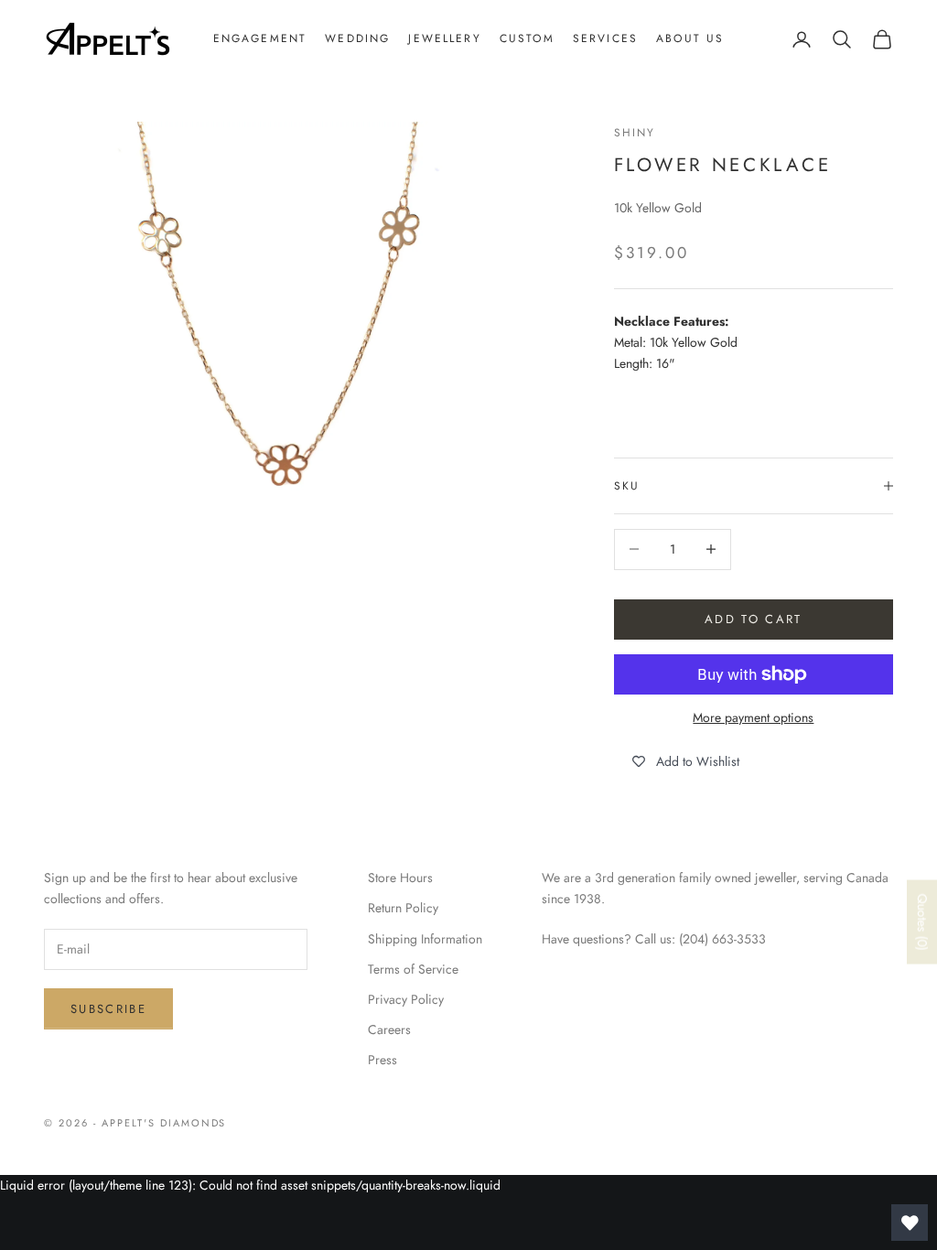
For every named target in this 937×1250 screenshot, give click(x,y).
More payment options (753, 717)
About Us (690, 38)
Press (382, 1060)
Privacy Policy (406, 999)
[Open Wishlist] (909, 1222)
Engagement (260, 38)
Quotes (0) (922, 922)
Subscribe (108, 1009)
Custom (527, 38)
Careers (389, 1029)
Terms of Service (413, 969)
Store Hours (400, 877)
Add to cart (753, 619)
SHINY (635, 132)
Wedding (357, 38)
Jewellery (444, 38)
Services (605, 38)
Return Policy (403, 908)
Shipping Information (425, 939)
